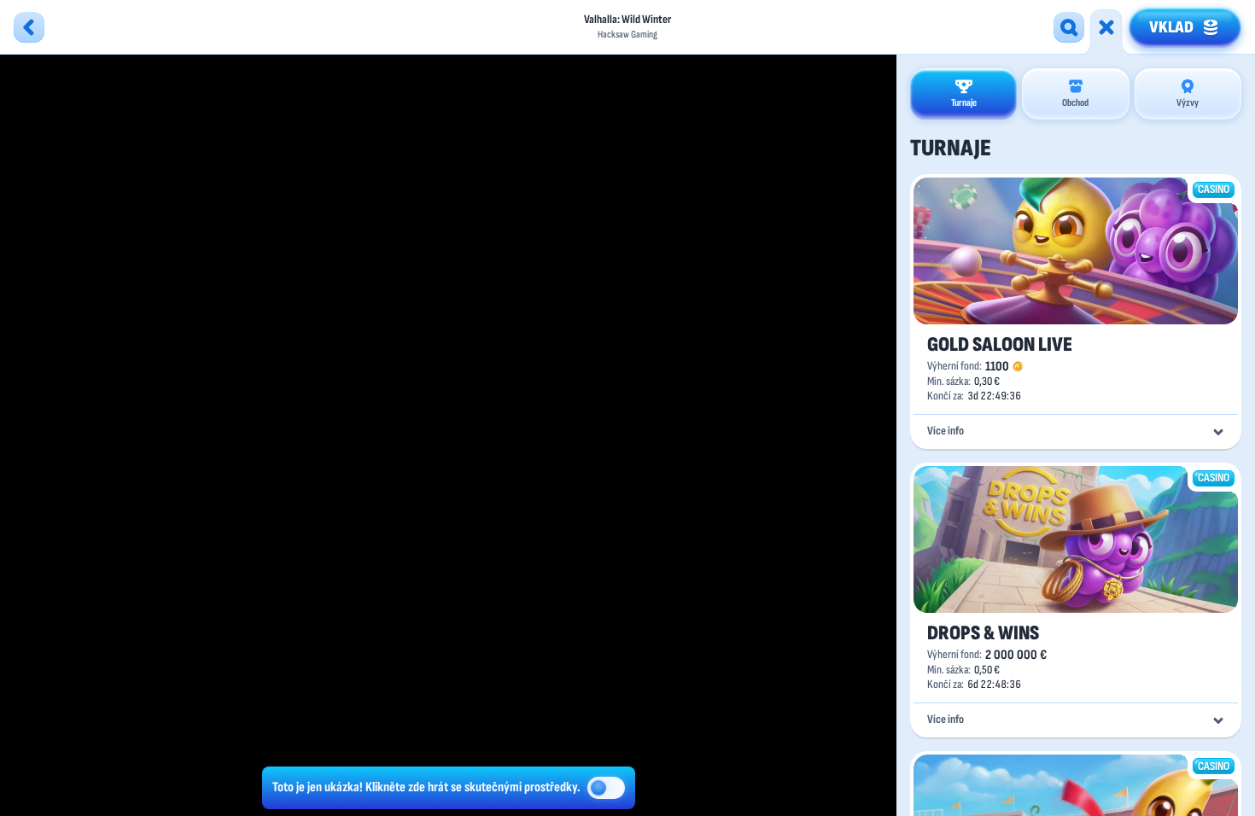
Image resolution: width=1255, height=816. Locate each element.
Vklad (1171, 27)
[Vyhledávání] (1069, 27)
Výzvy (1187, 102)
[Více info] (1218, 432)
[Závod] (1106, 27)
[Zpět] (29, 27)
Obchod (1075, 102)
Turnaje (964, 102)
